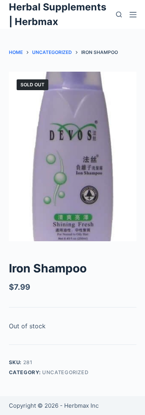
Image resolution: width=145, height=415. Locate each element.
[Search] (119, 14)
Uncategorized (65, 372)
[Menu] (133, 14)
